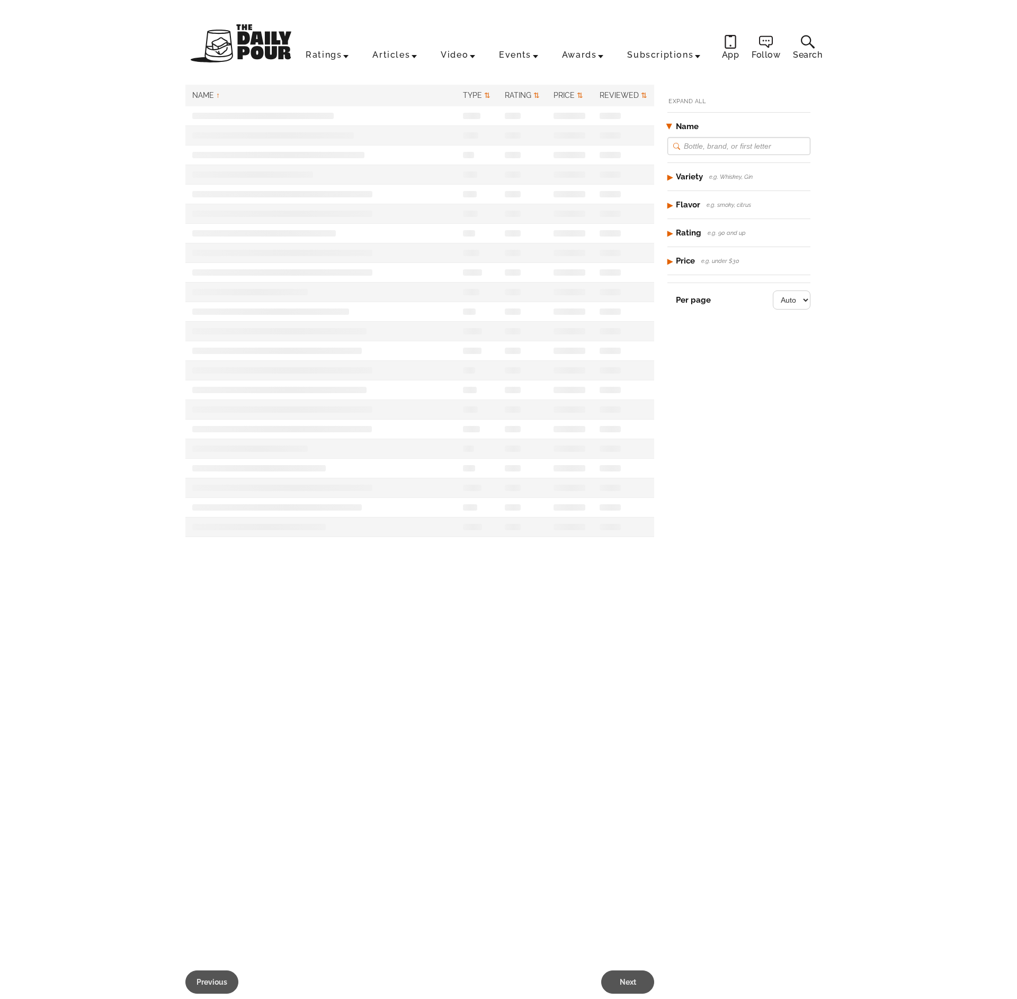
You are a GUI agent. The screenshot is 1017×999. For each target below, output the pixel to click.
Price (707, 261)
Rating (711, 233)
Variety (714, 176)
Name (687, 126)
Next (628, 982)
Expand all (687, 101)
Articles (391, 55)
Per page (693, 300)
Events (515, 55)
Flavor (713, 205)
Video (454, 55)
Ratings (324, 55)
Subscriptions (660, 55)
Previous (212, 982)
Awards (579, 55)
